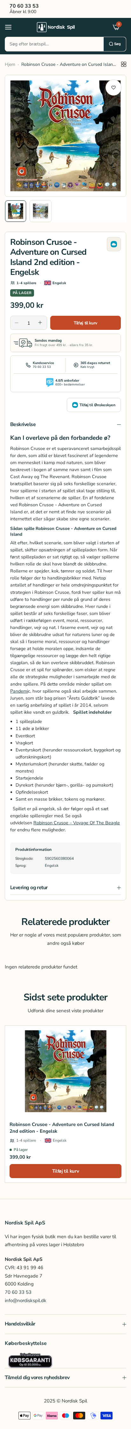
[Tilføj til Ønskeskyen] (114, 244)
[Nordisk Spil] (64, 26)
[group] (65, 136)
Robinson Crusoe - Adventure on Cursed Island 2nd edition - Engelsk (62, 1127)
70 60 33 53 (18, 1292)
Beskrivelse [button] (23, 424)
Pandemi (19, 691)
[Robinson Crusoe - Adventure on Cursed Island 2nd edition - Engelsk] (65, 1071)
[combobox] (54, 44)
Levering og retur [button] (29, 887)
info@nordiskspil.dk (25, 1300)
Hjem (10, 64)
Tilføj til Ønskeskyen (97, 405)
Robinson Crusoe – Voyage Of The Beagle (76, 823)
